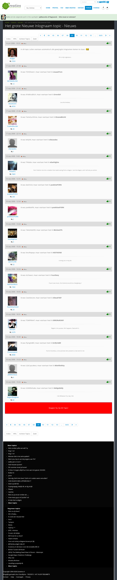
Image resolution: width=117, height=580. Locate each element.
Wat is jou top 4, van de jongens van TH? (22, 459)
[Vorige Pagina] (44, 35)
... (95, 35)
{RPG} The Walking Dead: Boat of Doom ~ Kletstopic (25, 552)
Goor (10, 519)
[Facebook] (103, 7)
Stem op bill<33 (13, 484)
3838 (13, 355)
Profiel (55, 8)
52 (13, 264)
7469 (13, 174)
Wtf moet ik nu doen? (15, 536)
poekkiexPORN (12, 216)
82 (13, 400)
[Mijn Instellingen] (102, 2)
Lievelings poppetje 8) (15, 563)
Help (12, 577)
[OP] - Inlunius (13, 530)
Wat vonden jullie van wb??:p (18, 448)
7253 (13, 61)
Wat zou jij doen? (14, 511)
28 (13, 310)
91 (81, 35)
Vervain (12, 329)
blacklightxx (12, 239)
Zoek (35, 39)
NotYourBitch (12, 284)
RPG (14, 39)
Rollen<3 (11, 473)
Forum (88, 8)
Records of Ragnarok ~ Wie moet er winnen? (58, 17)
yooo (10, 476)
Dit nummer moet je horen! (17, 467)
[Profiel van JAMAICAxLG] (12, 368)
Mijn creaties (70, 8)
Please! (10, 489)
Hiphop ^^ (11, 528)
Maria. (10, 525)
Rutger (12, 58)
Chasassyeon (12, 352)
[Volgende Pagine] (106, 35)
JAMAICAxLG (12, 375)
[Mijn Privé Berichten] (98, 2)
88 (67, 35)
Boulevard (12, 104)
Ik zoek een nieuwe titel (16, 517)
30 (13, 129)
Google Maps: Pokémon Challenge (19, 555)
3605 (100, 35)
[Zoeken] (95, 2)
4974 (13, 106)
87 (63, 35)
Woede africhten (13, 561)
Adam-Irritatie (13, 539)
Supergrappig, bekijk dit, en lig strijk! (20, 486)
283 (13, 197)
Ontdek (81, 8)
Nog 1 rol (11, 451)
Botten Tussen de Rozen (16, 550)
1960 (13, 287)
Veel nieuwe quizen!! (15, 465)
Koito (8, 17)
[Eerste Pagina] (40, 35)
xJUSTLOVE (12, 262)
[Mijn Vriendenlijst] (108, 2)
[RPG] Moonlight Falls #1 (16, 544)
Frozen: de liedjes (14, 533)
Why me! (11, 558)
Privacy (28, 577)
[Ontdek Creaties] (106, 2)
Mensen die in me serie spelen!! (18, 456)
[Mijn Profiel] (100, 2)
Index (8, 39)
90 (77, 35)
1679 (13, 332)
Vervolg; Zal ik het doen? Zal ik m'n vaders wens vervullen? (28, 478)
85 (53, 35)
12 (13, 84)
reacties (10, 492)
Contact (5, 577)
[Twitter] (107, 7)
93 (91, 35)
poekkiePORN (12, 194)
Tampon (11, 522)
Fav (62, 8)
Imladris (12, 171)
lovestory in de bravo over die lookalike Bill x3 (23, 547)
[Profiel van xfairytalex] (12, 142)
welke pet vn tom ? (14, 462)
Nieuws (20, 22)
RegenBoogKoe (12, 397)
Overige (96, 8)
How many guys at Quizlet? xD (18, 497)
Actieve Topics (24, 39)
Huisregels (19, 577)
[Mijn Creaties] (104, 2)
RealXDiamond (12, 307)
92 (86, 35)
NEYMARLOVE (12, 81)
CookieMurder (12, 126)
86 (58, 35)
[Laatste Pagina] (110, 35)
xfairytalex (12, 149)
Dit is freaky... (12, 514)
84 (49, 35)
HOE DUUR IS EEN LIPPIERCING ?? (19, 481)
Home (48, 8)
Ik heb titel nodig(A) (14, 500)
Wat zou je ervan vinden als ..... (18, 495)
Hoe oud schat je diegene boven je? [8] (21, 541)
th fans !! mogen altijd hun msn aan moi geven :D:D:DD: (26, 470)
